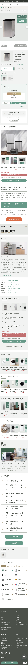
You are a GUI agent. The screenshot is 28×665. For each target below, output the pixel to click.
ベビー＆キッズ (4, 624)
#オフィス (10, 290)
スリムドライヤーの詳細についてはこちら (13, 205)
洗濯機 (9, 280)
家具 (8, 566)
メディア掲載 (18, 622)
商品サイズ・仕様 (6, 226)
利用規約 (3, 643)
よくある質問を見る (13, 537)
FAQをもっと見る (14, 120)
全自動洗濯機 (8, 11)
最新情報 (17, 619)
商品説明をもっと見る (14, 219)
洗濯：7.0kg (21, 68)
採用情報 (17, 617)
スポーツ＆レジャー (22, 566)
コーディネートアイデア (20, 45)
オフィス (13, 566)
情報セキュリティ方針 (6, 647)
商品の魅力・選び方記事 (6, 627)
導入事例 (17, 643)
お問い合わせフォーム (6, 648)
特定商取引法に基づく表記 (6, 645)
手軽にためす (18, 640)
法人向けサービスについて (21, 638)
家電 (3, 566)
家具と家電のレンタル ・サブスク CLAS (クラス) (14, 1)
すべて (2, 616)
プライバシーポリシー (6, 642)
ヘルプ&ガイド (4, 638)
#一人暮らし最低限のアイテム (14, 288)
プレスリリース (19, 620)
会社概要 (17, 616)
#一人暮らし (10, 284)
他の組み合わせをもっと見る (13, 346)
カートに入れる (20, 103)
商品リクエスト (4, 629)
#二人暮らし (16, 284)
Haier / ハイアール (12, 282)
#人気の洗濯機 (11, 286)
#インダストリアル (12, 292)
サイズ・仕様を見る (21, 64)
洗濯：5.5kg (7, 68)
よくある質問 (4, 640)
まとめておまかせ (19, 642)
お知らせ (3, 626)
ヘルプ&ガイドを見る (13, 543)
